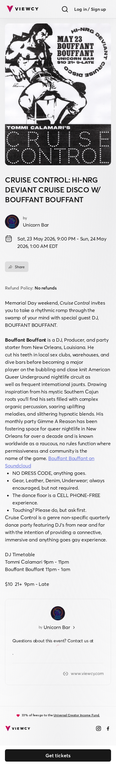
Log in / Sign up (90, 9)
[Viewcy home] (22, 9)
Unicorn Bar (36, 225)
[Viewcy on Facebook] (108, 729)
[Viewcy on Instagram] (98, 729)
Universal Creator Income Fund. (77, 715)
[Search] (65, 9)
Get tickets (58, 755)
